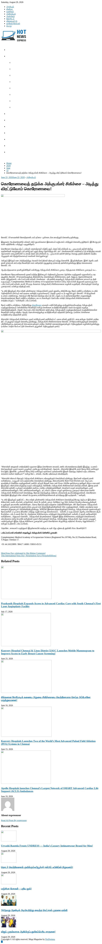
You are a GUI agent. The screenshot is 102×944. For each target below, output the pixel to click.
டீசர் (15, 69)
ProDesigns (50, 939)
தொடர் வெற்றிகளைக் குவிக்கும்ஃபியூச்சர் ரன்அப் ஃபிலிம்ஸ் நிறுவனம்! (37, 867)
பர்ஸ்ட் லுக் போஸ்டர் (21, 88)
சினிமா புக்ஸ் (19, 107)
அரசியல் (10, 7)
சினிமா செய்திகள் (21, 63)
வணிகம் (10, 11)
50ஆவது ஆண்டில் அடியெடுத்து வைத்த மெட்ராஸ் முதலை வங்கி (34, 910)
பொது (9, 26)
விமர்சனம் (18, 101)
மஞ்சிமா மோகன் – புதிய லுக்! (16, 888)
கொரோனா (37, 305)
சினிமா (9, 9)
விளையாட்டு (11, 21)
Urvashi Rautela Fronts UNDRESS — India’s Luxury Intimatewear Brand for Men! (47, 845)
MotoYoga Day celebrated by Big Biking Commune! (23, 553)
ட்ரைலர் (16, 75)
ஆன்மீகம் (10, 16)
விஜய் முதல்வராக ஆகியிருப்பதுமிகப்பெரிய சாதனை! (28, 931)
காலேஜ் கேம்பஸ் (13, 23)
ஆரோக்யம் (11, 14)
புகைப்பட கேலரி (20, 82)
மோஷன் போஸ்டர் (20, 95)
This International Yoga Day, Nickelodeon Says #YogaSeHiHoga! (28, 556)
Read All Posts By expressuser (14, 820)
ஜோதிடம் (10, 19)
